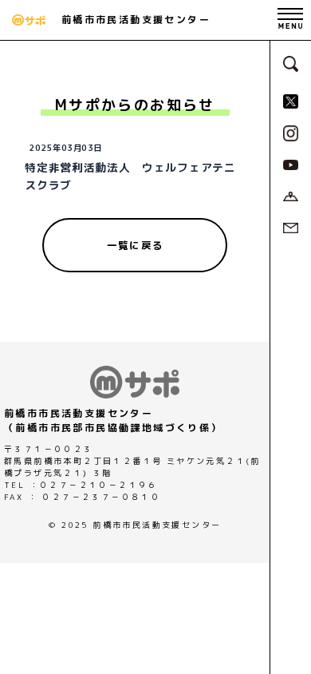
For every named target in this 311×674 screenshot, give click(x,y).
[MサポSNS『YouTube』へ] (290, 163)
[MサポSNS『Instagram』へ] (291, 132)
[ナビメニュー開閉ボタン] (290, 20)
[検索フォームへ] (291, 62)
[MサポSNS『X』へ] (290, 100)
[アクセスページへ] (290, 195)
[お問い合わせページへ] (290, 227)
